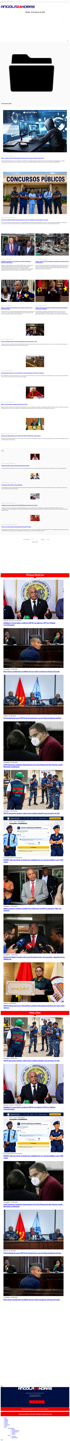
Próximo (42, 539)
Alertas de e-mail (47, 1414)
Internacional (7, 1424)
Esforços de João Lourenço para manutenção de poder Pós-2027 (16, 526)
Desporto (6, 1423)
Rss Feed (32, 1414)
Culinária (13, 1434)
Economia (6, 1421)
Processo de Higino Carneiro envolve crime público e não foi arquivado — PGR (19, 341)
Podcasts (38, 1414)
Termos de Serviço (23, 1414)
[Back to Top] (2, 1386)
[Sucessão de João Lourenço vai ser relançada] (35, 476)
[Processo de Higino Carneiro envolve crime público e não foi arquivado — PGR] (35, 329)
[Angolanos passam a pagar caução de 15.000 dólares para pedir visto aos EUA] (35, 496)
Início (5, 1417)
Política (5, 1418)
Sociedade (6, 1420)
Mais (5, 1427)
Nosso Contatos (15, 1437)
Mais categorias (11, 1428)
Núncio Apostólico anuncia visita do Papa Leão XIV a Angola (15, 465)
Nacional (13, 1429)
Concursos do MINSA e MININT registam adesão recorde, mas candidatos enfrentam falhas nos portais (24, 219)
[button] (2, 1439)
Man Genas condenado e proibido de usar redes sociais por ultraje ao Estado (31, 671)
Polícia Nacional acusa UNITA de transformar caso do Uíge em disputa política (32, 718)
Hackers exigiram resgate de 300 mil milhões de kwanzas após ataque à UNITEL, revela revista (22, 158)
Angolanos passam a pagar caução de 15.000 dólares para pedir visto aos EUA (19, 505)
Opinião (5, 1422)
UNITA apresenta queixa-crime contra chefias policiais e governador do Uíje (31, 813)
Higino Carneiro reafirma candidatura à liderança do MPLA (14, 404)
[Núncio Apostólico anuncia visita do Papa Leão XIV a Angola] (35, 456)
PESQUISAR (14, 1436)
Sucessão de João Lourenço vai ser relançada (12, 484)
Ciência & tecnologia (16, 1430)
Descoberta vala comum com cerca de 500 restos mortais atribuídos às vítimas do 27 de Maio (22, 372)
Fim (48, 539)
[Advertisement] (35, 33)
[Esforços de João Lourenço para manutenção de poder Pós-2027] (35, 517)
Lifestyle (13, 1432)
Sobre (9, 1435)
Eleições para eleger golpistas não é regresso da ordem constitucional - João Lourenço (21, 435)
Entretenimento (15, 1431)
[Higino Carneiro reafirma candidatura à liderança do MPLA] (35, 392)
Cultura (5, 1425)
